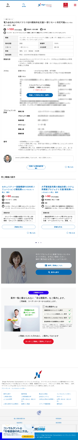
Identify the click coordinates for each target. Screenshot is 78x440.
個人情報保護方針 (19, 418)
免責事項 (19, 422)
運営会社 (59, 404)
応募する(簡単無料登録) (36, 167)
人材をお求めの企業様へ (47, 399)
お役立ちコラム (44, 396)
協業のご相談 (25, 404)
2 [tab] (38, 242)
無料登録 (24, 394)
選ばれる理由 (43, 394)
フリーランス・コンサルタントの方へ (14, 388)
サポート (59, 396)
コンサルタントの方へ (64, 394)
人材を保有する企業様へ (11, 404)
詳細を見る (19, 227)
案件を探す (55, 272)
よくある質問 (8, 399)
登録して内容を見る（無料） (39, 95)
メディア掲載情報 (44, 404)
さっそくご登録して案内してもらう (38, 341)
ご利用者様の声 (26, 396)
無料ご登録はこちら (55, 265)
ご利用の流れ (8, 396)
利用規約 (58, 418)
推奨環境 (58, 422)
